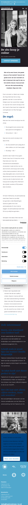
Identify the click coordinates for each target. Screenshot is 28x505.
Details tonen (20, 267)
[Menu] (26, 8)
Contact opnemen (11, 61)
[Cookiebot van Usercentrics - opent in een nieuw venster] (20, 223)
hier (15, 2)
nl (23, 8)
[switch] (24, 252)
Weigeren (14, 281)
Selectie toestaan (14, 276)
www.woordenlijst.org (10, 314)
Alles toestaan (14, 271)
